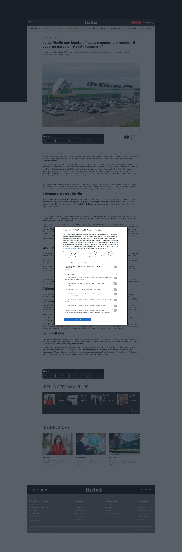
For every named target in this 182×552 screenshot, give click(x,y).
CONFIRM (77, 319)
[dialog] (91, 276)
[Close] (124, 230)
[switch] (114, 267)
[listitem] (91, 263)
